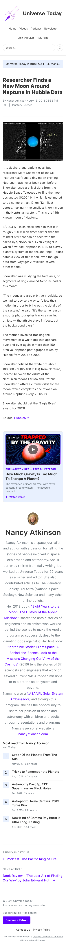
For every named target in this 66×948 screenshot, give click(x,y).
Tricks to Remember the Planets (35, 771)
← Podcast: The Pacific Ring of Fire (29, 859)
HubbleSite (21, 418)
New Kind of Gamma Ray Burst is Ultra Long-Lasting (36, 820)
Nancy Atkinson (16, 100)
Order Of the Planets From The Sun (34, 757)
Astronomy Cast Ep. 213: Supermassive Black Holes (31, 786)
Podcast (36, 28)
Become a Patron (16, 920)
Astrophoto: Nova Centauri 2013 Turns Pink (35, 803)
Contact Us (23, 929)
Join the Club (26, 37)
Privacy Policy (41, 929)
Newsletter (50, 28)
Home (12, 28)
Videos (23, 28)
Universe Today (42, 13)
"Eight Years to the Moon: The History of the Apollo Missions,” (31, 612)
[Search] (60, 47)
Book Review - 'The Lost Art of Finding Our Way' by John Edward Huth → (33, 878)
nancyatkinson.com (33, 734)
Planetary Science (21, 105)
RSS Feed (42, 37)
